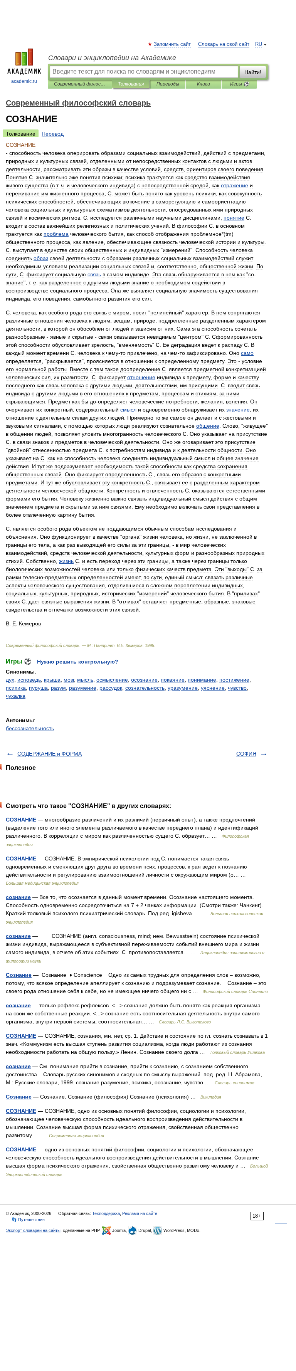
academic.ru (24, 81)
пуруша (38, 688)
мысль (85, 680)
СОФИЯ (246, 754)
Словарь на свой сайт (223, 44)
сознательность (145, 688)
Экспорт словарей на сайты (33, 1230)
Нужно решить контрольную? (77, 662)
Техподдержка (106, 1213)
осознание (144, 680)
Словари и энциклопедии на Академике (112, 58)
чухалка (15, 696)
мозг (69, 680)
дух (10, 680)
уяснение (213, 688)
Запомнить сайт (173, 44)
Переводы (167, 84)
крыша (52, 680)
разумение (82, 688)
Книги (203, 84)
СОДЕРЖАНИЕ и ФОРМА (49, 754)
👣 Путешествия (28, 1219)
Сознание (19, 975)
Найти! (252, 72)
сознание (18, 897)
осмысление (112, 680)
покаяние (173, 680)
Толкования (131, 84)
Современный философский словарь (80, 84)
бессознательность (30, 728)
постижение (234, 680)
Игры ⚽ (239, 84)
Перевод (53, 134)
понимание (202, 680)
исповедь (29, 680)
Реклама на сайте (139, 1213)
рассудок (110, 688)
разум (58, 688)
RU (258, 44)
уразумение (183, 688)
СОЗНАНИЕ (21, 820)
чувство (237, 688)
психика (16, 688)
